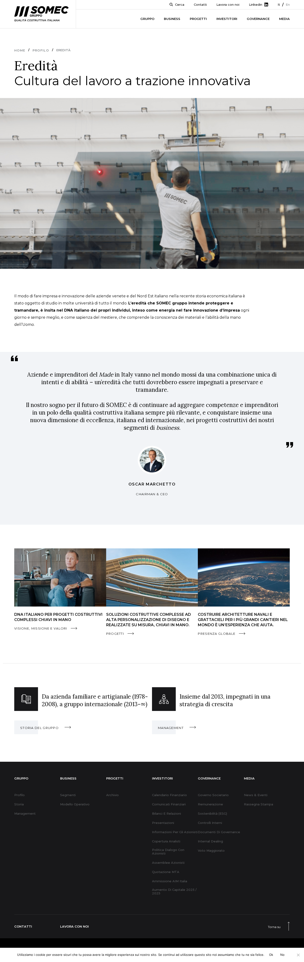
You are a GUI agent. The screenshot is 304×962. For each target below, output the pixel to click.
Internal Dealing (210, 841)
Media (284, 19)
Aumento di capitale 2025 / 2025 (174, 891)
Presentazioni (163, 823)
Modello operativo (75, 804)
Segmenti (68, 795)
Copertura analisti (166, 841)
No (282, 955)
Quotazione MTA (165, 872)
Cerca (179, 4)
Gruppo (147, 19)
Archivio (112, 795)
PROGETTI (115, 633)
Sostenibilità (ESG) (212, 813)
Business (172, 19)
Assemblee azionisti (168, 862)
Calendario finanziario (169, 795)
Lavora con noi (227, 4)
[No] (298, 955)
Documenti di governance (219, 832)
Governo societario (213, 795)
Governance (258, 19)
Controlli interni (210, 823)
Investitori (226, 19)
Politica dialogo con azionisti (168, 851)
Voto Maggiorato (211, 850)
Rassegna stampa (258, 804)
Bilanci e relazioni (166, 813)
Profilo (41, 50)
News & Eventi (255, 795)
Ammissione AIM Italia (169, 881)
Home (19, 50)
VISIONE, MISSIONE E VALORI (40, 628)
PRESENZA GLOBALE (216, 633)
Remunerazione (210, 804)
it (279, 4)
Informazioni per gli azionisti (175, 832)
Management (25, 813)
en (288, 4)
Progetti (198, 19)
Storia (19, 804)
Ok (271, 955)
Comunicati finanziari (169, 804)
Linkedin (255, 4)
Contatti (200, 4)
